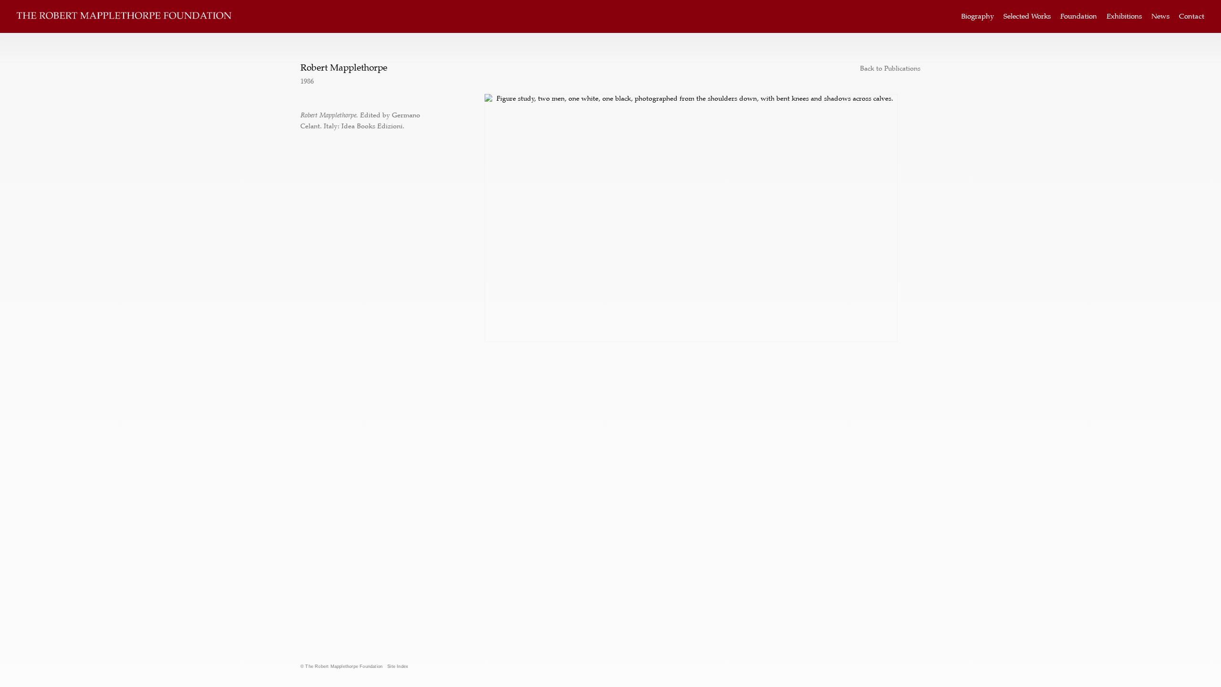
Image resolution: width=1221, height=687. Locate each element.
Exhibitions (1124, 16)
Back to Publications (890, 68)
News (1160, 16)
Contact (1191, 16)
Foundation (1078, 16)
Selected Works (1027, 16)
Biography (977, 16)
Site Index (397, 666)
